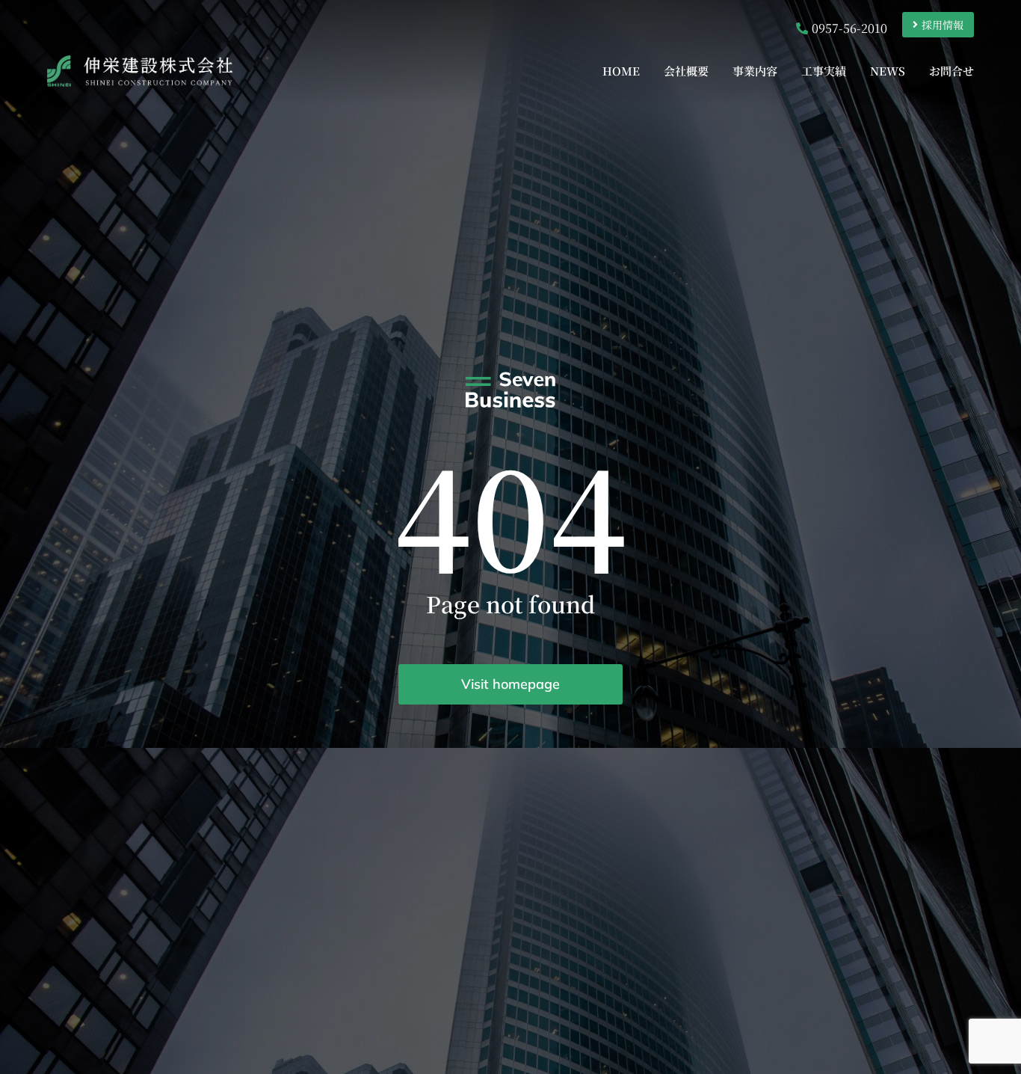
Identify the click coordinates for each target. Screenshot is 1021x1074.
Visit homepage (510, 684)
